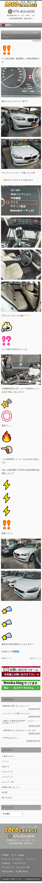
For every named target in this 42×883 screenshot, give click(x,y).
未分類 (4, 792)
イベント (5, 761)
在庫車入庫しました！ (11, 787)
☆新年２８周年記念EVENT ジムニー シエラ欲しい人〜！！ (20, 722)
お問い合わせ (22, 871)
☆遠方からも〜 (8, 756)
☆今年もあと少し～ (10, 738)
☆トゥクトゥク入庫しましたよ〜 (16, 713)
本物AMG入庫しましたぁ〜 (13, 706)
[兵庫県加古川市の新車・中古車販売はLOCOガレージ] (21, 6)
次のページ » (35, 658)
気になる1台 (7, 798)
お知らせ (5, 767)
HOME (6, 855)
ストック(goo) (18, 855)
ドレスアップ (7, 777)
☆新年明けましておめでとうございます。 (20, 730)
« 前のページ (6, 658)
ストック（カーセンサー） (13, 859)
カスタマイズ (7, 772)
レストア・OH (8, 782)
